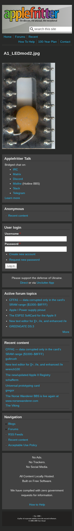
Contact (65, 41)
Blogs (11, 423)
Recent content (18, 215)
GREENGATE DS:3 (21, 326)
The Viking (12, 405)
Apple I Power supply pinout (27, 310)
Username (13, 233)
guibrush (11, 358)
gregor (10, 390)
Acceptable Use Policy (22, 445)
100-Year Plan (47, 41)
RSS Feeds (15, 434)
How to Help (37, 504)
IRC (15, 169)
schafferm (12, 379)
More (65, 331)
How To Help (26, 41)
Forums (20, 36)
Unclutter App (45, 282)
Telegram (19, 193)
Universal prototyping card (23, 385)
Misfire (17, 183)
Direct (24, 282)
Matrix (17, 174)
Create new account (22, 254)
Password (12, 244)
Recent (33, 36)
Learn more (12, 198)
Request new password (24, 259)
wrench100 (13, 369)
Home (8, 36)
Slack (16, 188)
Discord (18, 178)
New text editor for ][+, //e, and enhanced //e (38, 321)
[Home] (31, 21)
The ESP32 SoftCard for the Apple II (32, 315)
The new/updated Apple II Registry (28, 375)
